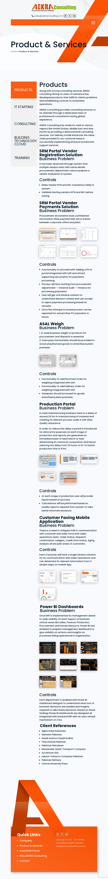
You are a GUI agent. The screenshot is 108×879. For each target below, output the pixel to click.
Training (22, 158)
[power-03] (89, 648)
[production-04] (68, 478)
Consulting (25, 124)
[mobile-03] (89, 577)
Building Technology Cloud (25, 141)
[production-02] (89, 460)
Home (14, 51)
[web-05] (89, 235)
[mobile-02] (68, 577)
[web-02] (89, 252)
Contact (25, 860)
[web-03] (68, 252)
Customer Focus (30, 850)
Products (23, 90)
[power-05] (68, 665)
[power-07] (47, 682)
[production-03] (47, 477)
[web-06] (47, 235)
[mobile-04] (47, 594)
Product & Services (31, 845)
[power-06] (89, 665)
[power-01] (47, 648)
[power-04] (47, 665)
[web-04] (47, 252)
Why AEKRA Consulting (33, 855)
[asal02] (47, 361)
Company (26, 840)
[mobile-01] (47, 577)
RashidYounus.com (77, 846)
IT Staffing (23, 107)
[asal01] (68, 361)
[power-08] (68, 682)
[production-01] (68, 460)
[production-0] (47, 461)
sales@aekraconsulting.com (48, 16)
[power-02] (68, 648)
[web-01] (68, 235)
